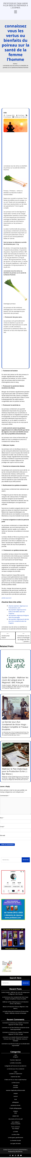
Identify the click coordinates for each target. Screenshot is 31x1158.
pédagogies (15, 1102)
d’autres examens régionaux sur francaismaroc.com (18, 607)
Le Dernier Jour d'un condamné (15, 1069)
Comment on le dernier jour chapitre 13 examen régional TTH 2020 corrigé (15, 1024)
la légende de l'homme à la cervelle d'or (15, 1066)
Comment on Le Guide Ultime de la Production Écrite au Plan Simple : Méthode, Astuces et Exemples (15, 1039)
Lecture (16, 1096)
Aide (5, 113)
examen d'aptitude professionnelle (15, 1090)
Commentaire (4, 796)
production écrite (15, 1105)
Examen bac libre (15, 1077)
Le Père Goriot (15, 1083)
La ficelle (15, 1132)
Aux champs (15, 1129)
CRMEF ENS (15, 1116)
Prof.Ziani (21, 115)
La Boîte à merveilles (15, 1063)
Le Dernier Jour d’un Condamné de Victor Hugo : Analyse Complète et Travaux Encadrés (15, 725)
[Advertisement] (15, 91)
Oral (15, 1099)
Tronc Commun (15, 1127)
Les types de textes (15, 1143)
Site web (2, 835)
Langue (16, 1093)
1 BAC (15, 1055)
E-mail (2, 827)
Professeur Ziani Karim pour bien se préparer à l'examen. (15, 5)
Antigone (15, 1057)
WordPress (19, 1151)
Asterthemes (23, 1150)
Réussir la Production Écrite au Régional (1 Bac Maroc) (15, 1008)
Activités (15, 1086)
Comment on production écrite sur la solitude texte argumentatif (15, 1045)
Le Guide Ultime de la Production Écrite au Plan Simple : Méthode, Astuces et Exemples (15, 1012)
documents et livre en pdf (15, 1119)
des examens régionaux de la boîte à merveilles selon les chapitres (17, 612)
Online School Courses (10, 1150)
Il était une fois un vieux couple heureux (15, 1080)
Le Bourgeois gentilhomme (15, 1138)
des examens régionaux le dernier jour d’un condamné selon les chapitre (19, 621)
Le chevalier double (15, 1140)
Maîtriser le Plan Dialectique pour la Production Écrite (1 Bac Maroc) (14, 771)
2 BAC (15, 1072)
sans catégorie (15, 1122)
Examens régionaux (15, 1060)
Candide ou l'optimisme (15, 1074)
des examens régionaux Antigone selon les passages (19, 616)
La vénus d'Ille (15, 1134)
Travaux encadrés (15, 1124)
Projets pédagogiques (15, 1108)
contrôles (15, 1087)
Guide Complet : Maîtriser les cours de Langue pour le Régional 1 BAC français (15, 680)
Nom (2, 818)
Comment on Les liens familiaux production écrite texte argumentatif (15, 1029)
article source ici (6, 598)
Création (15, 1111)
